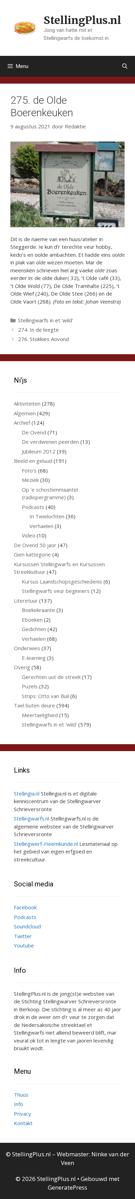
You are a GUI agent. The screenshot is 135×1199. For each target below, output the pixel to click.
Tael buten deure (34, 705)
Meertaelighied (40, 715)
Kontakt (23, 1123)
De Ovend (34, 432)
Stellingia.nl (26, 793)
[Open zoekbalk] (125, 66)
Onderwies (27, 648)
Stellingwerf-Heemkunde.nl (46, 843)
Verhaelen (41, 525)
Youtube (24, 945)
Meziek (30, 479)
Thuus (21, 1094)
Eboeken (32, 619)
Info (18, 1103)
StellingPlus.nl (82, 20)
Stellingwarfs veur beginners (56, 590)
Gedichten (34, 629)
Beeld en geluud (33, 460)
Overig (22, 667)
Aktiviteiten (27, 403)
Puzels (30, 686)
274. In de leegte (38, 329)
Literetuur (26, 600)
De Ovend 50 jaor (35, 545)
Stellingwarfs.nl (31, 818)
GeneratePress (67, 1187)
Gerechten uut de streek (51, 676)
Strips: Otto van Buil (45, 695)
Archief (22, 422)
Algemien (25, 413)
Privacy (22, 1113)
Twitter (23, 936)
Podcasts (33, 506)
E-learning (34, 657)
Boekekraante (38, 609)
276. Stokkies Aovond (43, 338)
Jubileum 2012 (38, 451)
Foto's (29, 470)
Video (28, 535)
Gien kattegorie (32, 554)
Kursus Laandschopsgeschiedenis (62, 581)
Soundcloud (27, 926)
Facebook (25, 907)
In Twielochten (46, 516)
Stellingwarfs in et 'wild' (45, 320)
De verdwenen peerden (50, 441)
